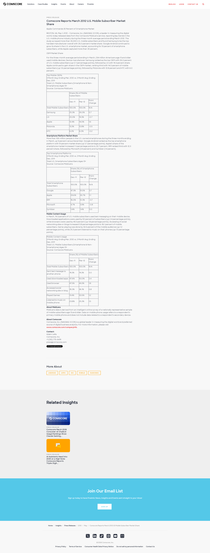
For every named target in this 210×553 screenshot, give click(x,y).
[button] (172, 5)
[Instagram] (108, 537)
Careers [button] (81, 4)
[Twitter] (88, 537)
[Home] (13, 5)
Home (50, 526)
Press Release (52, 17)
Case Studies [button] (43, 4)
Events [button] (63, 4)
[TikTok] (102, 537)
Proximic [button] (90, 4)
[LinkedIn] (95, 537)
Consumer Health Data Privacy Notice (99, 547)
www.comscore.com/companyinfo (61, 327)
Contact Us (150, 547)
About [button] (71, 4)
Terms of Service (75, 547)
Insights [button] (54, 4)
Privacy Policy (60, 547)
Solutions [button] (30, 4)
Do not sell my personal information (129, 547)
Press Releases (70, 526)
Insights (58, 526)
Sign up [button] (104, 507)
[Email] (122, 537)
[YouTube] (115, 537)
